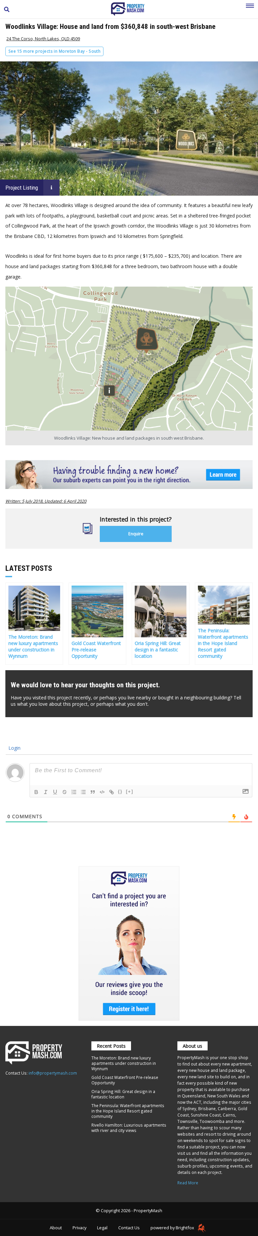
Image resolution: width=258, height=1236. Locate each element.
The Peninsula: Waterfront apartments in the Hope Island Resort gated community (127, 1111)
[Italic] (45, 792)
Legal (102, 1228)
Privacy (79, 1228)
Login (13, 748)
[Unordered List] (83, 792)
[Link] (111, 792)
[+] (129, 791)
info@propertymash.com (53, 1073)
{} (120, 791)
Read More (187, 1182)
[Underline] (55, 792)
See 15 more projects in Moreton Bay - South (54, 51)
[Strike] (64, 792)
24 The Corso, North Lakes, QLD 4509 (43, 39)
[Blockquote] (92, 792)
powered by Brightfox (172, 1228)
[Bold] (36, 792)
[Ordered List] (74, 792)
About (56, 1228)
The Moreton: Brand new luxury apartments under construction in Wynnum (123, 1063)
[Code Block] (102, 792)
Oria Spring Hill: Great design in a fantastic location (123, 1094)
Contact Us (129, 1228)
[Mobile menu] (250, 9)
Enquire (135, 534)
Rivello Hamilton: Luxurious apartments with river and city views (128, 1127)
